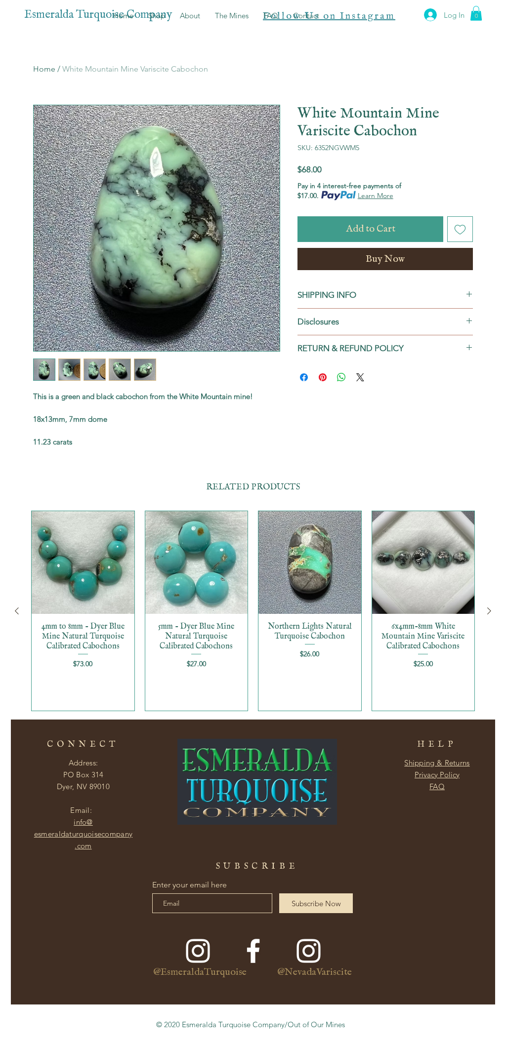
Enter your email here (189, 885)
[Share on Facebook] (304, 377)
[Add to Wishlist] (460, 229)
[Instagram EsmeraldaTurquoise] (198, 951)
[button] (476, 13)
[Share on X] (360, 377)
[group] (253, 611)
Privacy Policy (437, 774)
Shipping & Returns (436, 762)
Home (44, 69)
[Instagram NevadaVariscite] (309, 951)
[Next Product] (489, 611)
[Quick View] (83, 562)
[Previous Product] (17, 611)
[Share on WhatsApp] (341, 377)
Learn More (375, 195)
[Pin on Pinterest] (323, 377)
